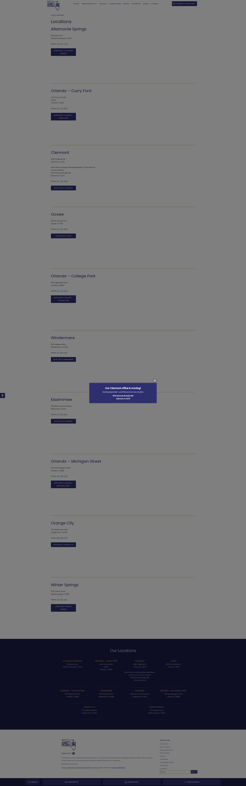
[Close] (155, 380)
